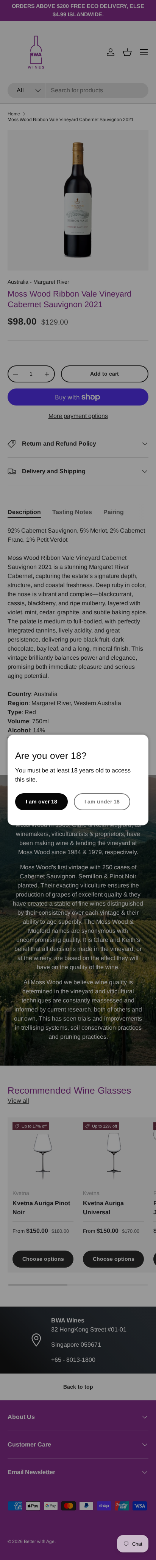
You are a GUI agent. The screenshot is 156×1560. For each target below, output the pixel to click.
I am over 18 (41, 802)
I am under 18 (102, 802)
